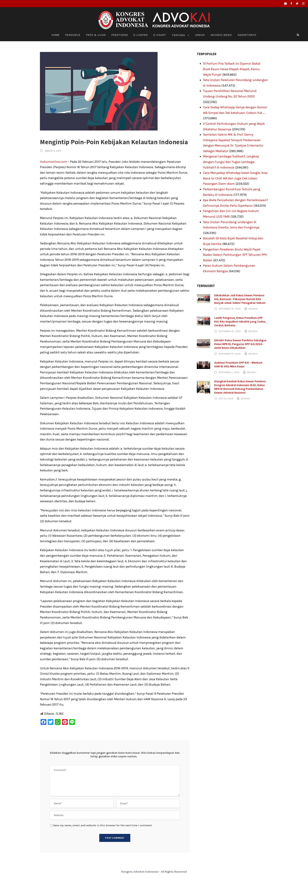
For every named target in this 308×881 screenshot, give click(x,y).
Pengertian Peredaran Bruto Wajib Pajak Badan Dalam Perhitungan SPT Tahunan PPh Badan (235, 254)
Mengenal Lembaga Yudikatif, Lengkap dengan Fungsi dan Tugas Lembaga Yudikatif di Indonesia (231, 161)
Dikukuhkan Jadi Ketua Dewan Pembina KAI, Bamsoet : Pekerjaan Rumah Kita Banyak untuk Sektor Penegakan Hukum (240, 299)
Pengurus (72, 35)
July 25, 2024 (226, 398)
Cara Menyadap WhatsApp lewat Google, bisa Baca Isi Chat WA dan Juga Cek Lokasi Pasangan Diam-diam (235, 178)
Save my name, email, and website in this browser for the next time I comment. (102, 825)
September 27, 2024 (230, 309)
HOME (56, 35)
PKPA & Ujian (96, 35)
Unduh (200, 35)
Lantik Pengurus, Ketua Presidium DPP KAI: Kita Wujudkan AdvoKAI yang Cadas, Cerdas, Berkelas (240, 321)
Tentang (178, 35)
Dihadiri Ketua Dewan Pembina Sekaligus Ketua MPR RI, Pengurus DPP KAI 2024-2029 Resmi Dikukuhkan (240, 344)
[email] (285, 3)
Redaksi (253, 309)
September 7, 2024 (229, 372)
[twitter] (297, 3)
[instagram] (303, 3)
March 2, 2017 (53, 151)
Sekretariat (247, 35)
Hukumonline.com (53, 162)
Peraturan (119, 35)
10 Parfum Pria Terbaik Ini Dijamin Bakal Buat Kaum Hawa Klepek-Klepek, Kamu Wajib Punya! (231, 69)
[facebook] (291, 3)
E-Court (159, 35)
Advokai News (221, 35)
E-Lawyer (141, 35)
